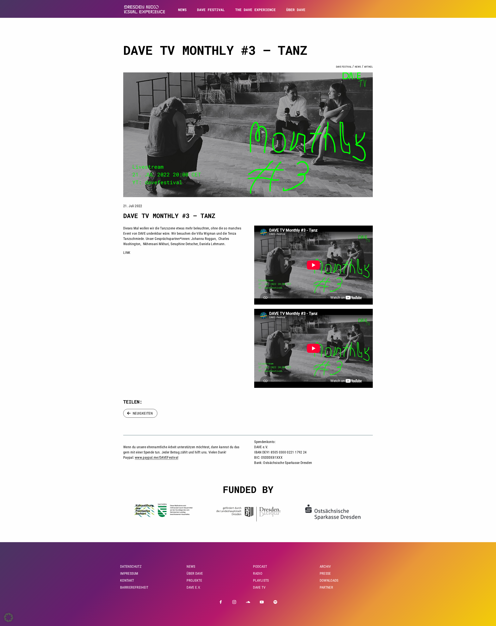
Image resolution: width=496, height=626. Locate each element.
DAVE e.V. (194, 587)
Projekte (194, 580)
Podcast (260, 566)
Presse (325, 573)
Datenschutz (130, 566)
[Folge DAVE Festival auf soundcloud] (248, 602)
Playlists (261, 580)
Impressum (129, 573)
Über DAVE (295, 10)
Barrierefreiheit (134, 587)
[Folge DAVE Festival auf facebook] (220, 602)
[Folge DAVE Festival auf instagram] (234, 602)
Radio (257, 573)
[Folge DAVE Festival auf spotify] (275, 602)
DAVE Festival (211, 10)
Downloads (329, 580)
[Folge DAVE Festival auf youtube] (261, 602)
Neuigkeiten (143, 413)
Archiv (325, 566)
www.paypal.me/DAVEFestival (156, 457)
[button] (8, 617)
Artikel (368, 66)
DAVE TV (259, 587)
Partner (326, 587)
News (182, 10)
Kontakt (127, 580)
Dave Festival (344, 66)
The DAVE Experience (255, 10)
